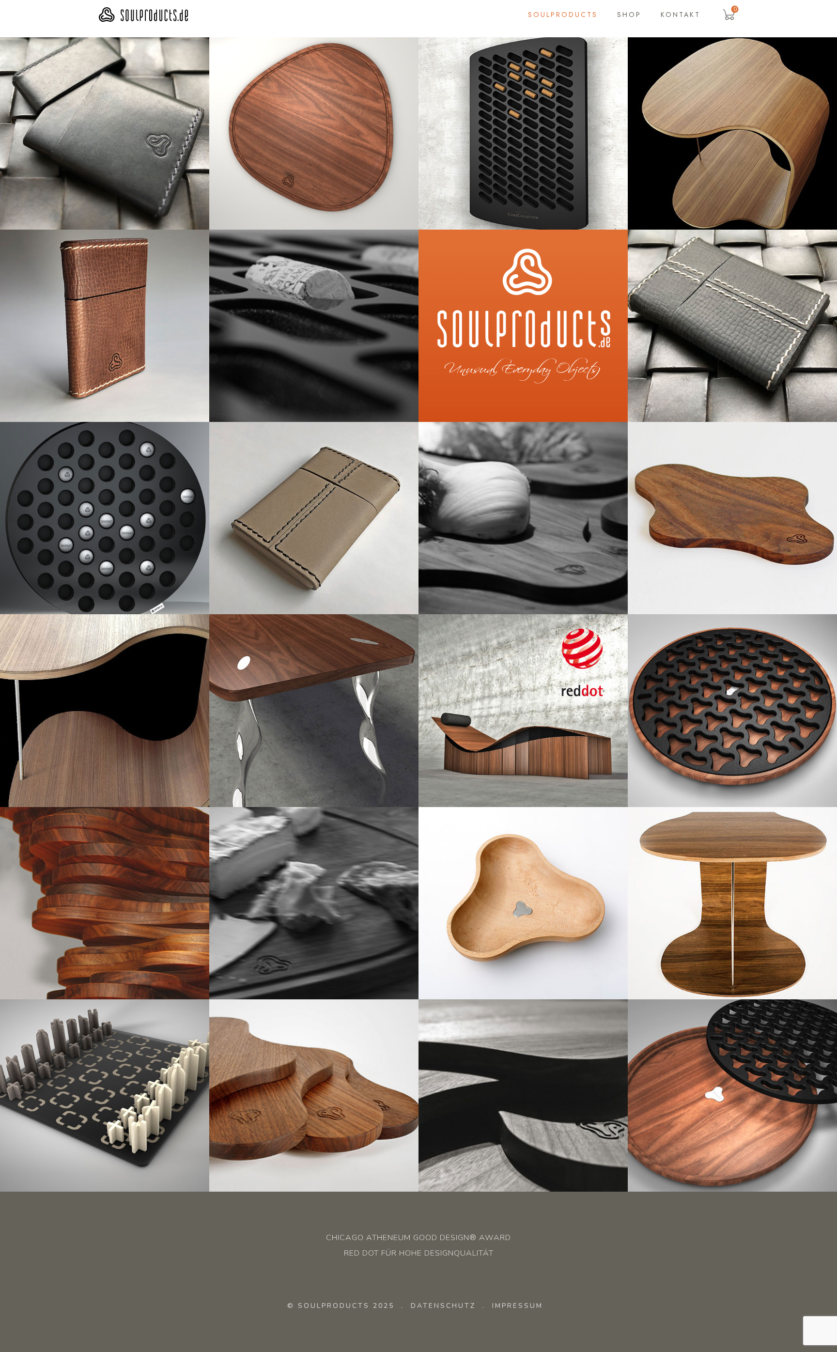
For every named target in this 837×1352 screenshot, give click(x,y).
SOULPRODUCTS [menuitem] (563, 14)
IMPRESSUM (517, 1305)
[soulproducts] (143, 14)
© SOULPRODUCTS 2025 (340, 1305)
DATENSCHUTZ (443, 1305)
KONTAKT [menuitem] (680, 14)
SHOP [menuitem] (629, 14)
